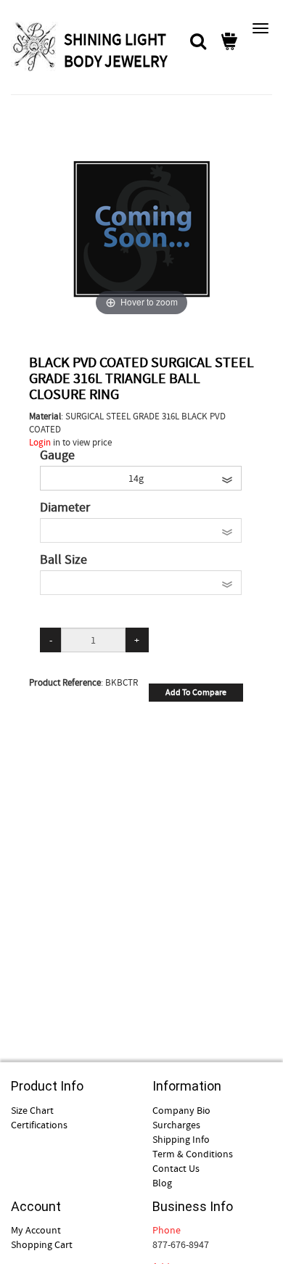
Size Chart (32, 1110)
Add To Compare (195, 692)
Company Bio (181, 1110)
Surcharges (176, 1124)
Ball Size (63, 560)
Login (40, 442)
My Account (36, 1229)
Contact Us (176, 1168)
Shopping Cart (42, 1244)
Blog (162, 1182)
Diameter (65, 507)
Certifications (39, 1124)
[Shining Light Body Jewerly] (35, 46)
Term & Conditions (192, 1153)
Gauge (57, 455)
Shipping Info (181, 1139)
